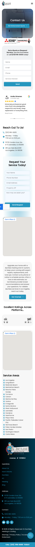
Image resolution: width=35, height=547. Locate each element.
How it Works (7, 472)
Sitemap (5, 535)
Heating (5, 481)
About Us (5, 468)
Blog (3, 485)
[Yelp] (11, 522)
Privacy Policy (15, 535)
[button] (32, 3)
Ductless (5, 475)
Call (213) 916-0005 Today (17, 544)
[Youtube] (3, 522)
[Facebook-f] (7, 522)
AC (3, 478)
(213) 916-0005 (17, 55)
